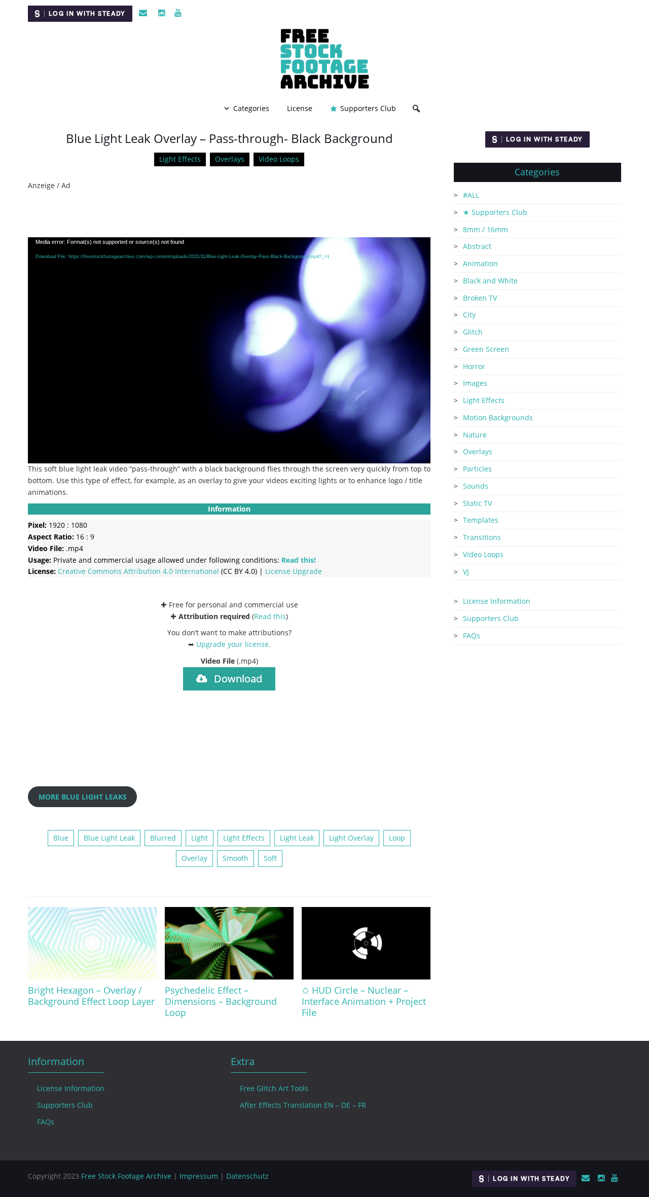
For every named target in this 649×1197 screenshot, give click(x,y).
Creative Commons (138, 571)
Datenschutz (247, 1176)
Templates (480, 520)
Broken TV (480, 298)
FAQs (471, 635)
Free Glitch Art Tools (274, 1088)
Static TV (477, 503)
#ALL (471, 195)
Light (199, 838)
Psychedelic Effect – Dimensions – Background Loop (221, 1001)
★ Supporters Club (495, 212)
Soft (270, 858)
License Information (496, 601)
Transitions (482, 537)
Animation (480, 263)
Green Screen (486, 349)
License (299, 108)
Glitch (473, 332)
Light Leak (297, 838)
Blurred (163, 838)
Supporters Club (368, 108)
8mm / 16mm (485, 229)
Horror (474, 366)
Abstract (477, 246)
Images (475, 383)
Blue (60, 838)
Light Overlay (351, 838)
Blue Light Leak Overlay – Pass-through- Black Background (229, 138)
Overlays (229, 159)
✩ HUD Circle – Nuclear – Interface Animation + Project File (364, 1001)
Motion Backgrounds (498, 417)
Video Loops (279, 159)
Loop (397, 838)
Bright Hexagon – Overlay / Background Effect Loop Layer (91, 995)
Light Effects (180, 159)
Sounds (475, 486)
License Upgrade (293, 571)
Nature (475, 435)
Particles (477, 469)
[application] (229, 350)
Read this (270, 616)
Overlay (194, 858)
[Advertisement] (229, 214)
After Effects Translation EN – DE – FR (303, 1105)
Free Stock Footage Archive (126, 1176)
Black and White (490, 280)
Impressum (198, 1176)
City (469, 314)
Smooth (235, 858)
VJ (466, 571)
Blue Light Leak (109, 838)
